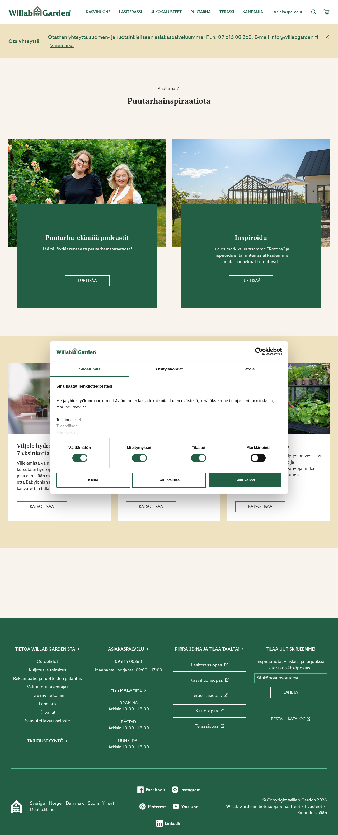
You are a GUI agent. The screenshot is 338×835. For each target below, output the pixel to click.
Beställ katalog (288, 719)
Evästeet (313, 806)
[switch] (139, 458)
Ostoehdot (47, 662)
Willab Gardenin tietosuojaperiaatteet (263, 806)
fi (104, 803)
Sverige (37, 803)
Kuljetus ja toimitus (47, 670)
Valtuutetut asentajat (47, 687)
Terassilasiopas (206, 696)
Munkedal (128, 741)
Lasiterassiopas (206, 665)
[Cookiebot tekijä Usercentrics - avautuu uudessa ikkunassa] (259, 351)
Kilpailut (47, 712)
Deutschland (42, 810)
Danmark (75, 803)
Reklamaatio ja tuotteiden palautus (47, 678)
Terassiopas (207, 726)
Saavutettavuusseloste (47, 721)
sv (110, 803)
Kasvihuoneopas (206, 680)
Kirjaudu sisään (312, 813)
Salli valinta (169, 480)
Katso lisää (42, 506)
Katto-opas (207, 711)
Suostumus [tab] (90, 368)
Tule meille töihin (47, 695)
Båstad (128, 722)
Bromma (129, 703)
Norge (55, 803)
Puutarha (166, 88)
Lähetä (290, 692)
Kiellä (93, 480)
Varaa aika (62, 45)
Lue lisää (87, 281)
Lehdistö (47, 704)
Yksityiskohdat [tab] (169, 368)
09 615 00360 (128, 662)
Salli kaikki (245, 480)
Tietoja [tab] (248, 368)
